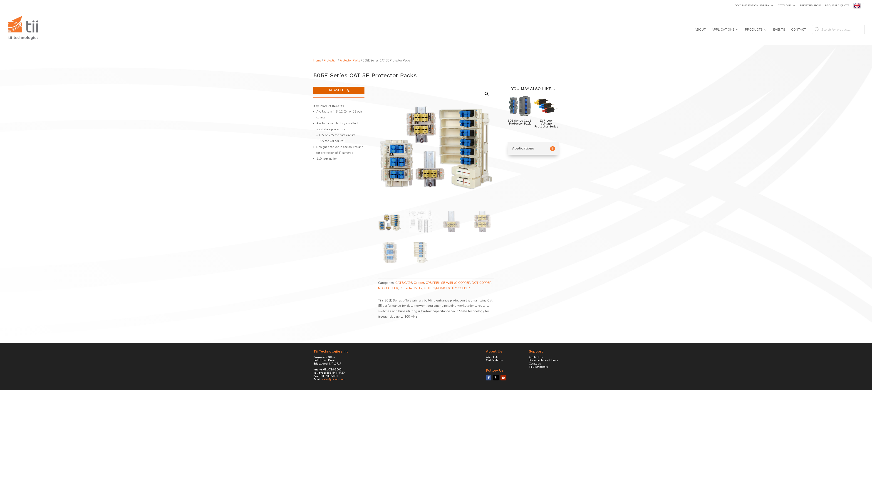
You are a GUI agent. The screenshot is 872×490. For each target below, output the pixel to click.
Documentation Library (752, 5)
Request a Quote (837, 5)
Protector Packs (349, 61)
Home (317, 61)
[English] (859, 6)
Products (754, 30)
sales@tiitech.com (333, 379)
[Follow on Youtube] (503, 377)
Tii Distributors (810, 5)
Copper (419, 283)
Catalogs (784, 5)
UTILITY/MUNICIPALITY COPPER (447, 288)
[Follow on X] (496, 377)
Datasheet (337, 90)
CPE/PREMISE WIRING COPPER (448, 283)
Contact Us (536, 357)
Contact (798, 30)
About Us (492, 357)
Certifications (494, 360)
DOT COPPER (481, 283)
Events (779, 30)
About (700, 30)
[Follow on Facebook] (488, 377)
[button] (487, 94)
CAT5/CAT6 (403, 283)
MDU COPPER (388, 288)
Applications (723, 30)
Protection (330, 61)
